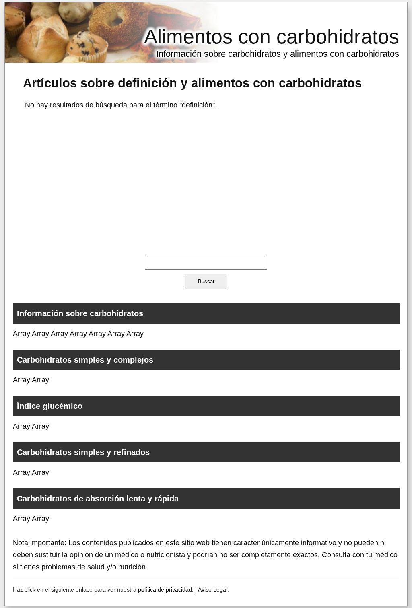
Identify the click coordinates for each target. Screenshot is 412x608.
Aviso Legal (212, 589)
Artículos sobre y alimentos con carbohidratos (192, 83)
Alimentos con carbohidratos (271, 36)
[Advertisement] (206, 181)
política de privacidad (165, 589)
